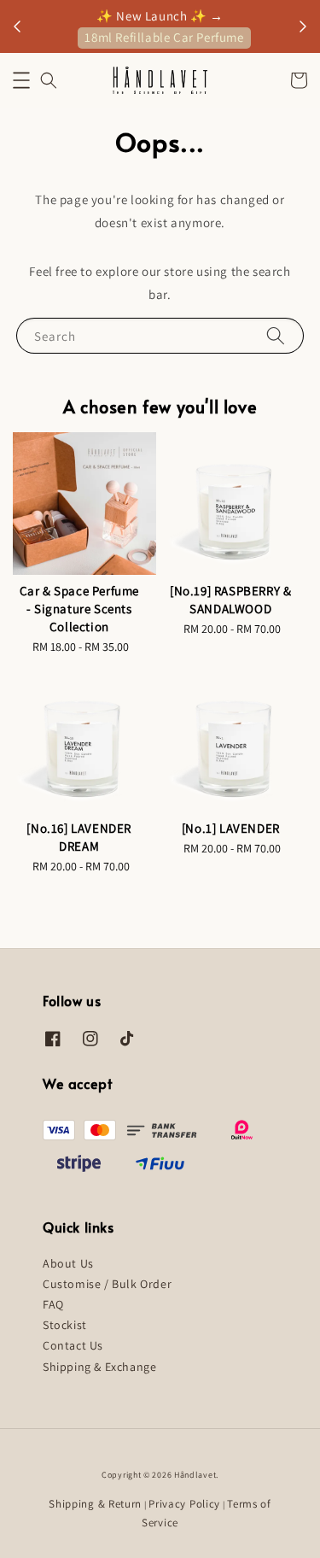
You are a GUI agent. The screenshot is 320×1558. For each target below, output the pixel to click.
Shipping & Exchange (99, 1366)
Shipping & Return (95, 1503)
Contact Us (73, 1345)
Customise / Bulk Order (107, 1284)
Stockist (65, 1324)
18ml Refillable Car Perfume (163, 37)
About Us (68, 1263)
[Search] (275, 335)
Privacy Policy (184, 1503)
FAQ (53, 1304)
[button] (21, 80)
